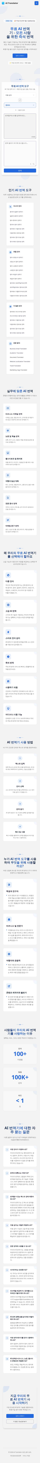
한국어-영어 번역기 (16, 224)
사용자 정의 (21, 110)
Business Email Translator (18, 349)
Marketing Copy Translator (18, 370)
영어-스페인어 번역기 (16, 266)
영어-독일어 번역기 (16, 274)
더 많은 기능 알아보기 (20, 1421)
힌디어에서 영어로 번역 (17, 241)
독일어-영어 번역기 (16, 279)
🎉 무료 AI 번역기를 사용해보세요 (20, 21)
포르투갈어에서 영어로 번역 (18, 287)
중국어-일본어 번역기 (16, 212)
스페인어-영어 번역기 (16, 270)
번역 (20, 170)
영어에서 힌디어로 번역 (17, 237)
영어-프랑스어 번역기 (16, 257)
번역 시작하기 (20, 1416)
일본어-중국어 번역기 (16, 216)
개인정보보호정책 (15, 1456)
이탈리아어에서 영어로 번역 (18, 296)
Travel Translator (15, 366)
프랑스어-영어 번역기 (16, 262)
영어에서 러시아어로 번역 (18, 312)
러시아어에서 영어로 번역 (18, 316)
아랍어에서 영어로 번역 (17, 233)
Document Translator (17, 357)
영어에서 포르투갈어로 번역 (18, 283)
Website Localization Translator (20, 361)
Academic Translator (16, 353)
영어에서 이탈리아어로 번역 (18, 291)
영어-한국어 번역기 (16, 220)
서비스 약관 (26, 1456)
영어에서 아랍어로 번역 (17, 229)
